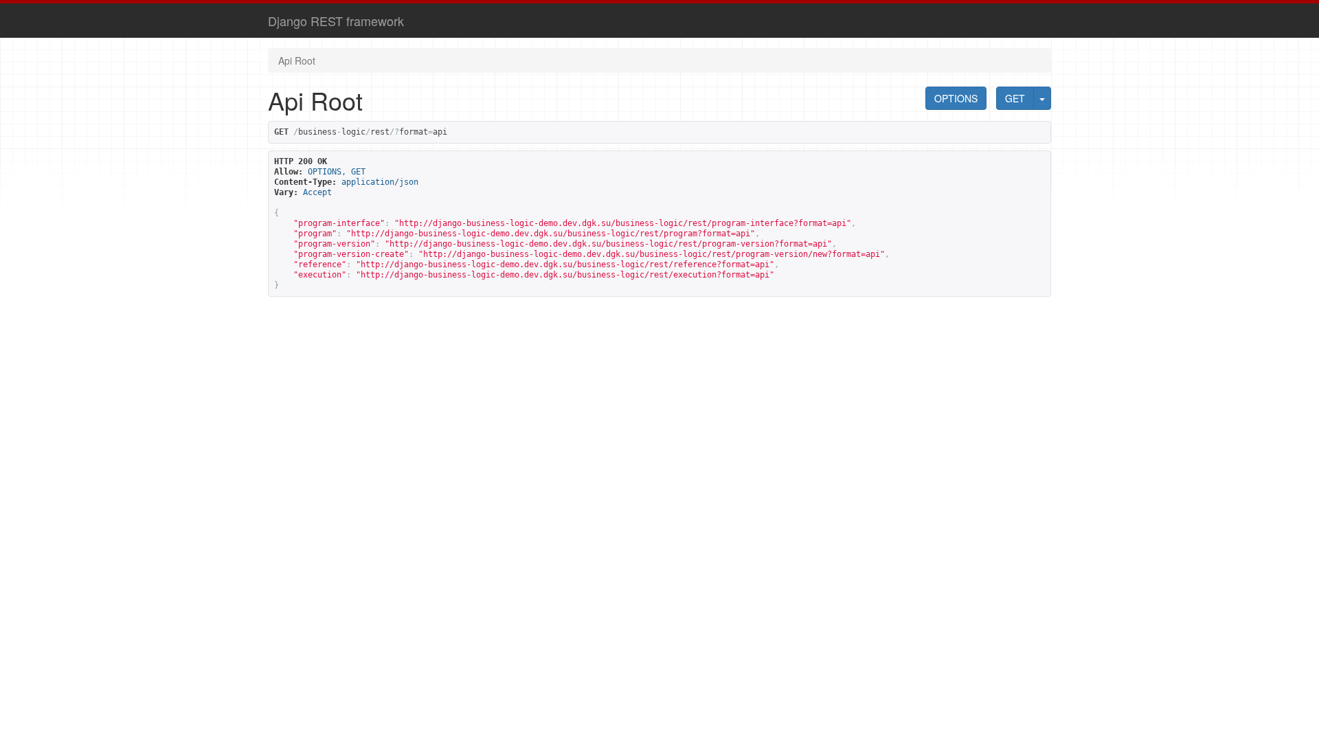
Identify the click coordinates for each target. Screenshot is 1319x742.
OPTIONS (956, 98)
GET (1015, 98)
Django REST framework (336, 21)
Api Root (296, 60)
